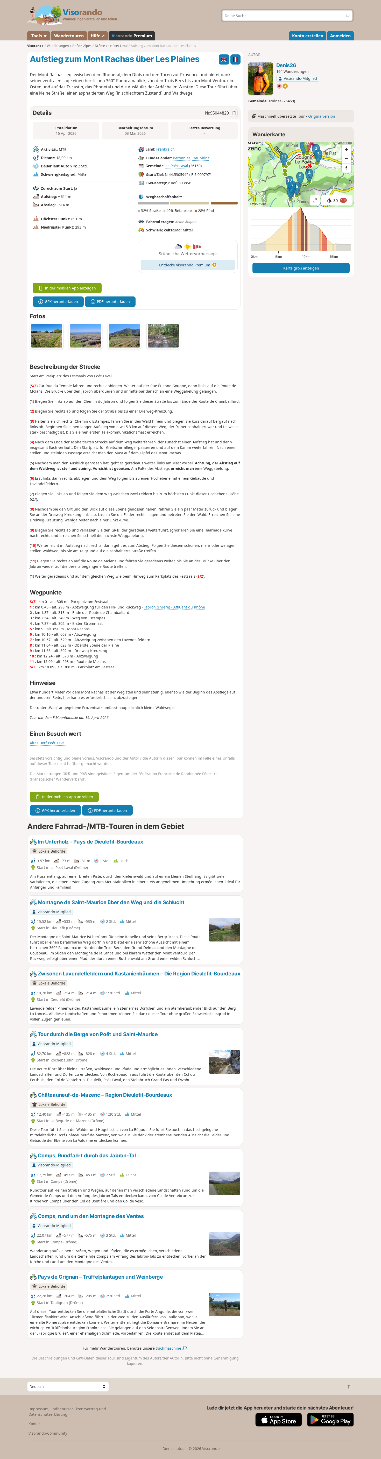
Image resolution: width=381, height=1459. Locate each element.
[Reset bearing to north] (346, 168)
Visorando (35, 46)
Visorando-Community (48, 1433)
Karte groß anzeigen (301, 268)
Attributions (258, 204)
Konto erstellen (307, 36)
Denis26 (286, 65)
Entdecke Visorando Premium (184, 265)
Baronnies (181, 157)
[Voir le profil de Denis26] (260, 78)
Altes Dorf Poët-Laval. (48, 742)
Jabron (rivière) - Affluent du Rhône (174, 607)
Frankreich (165, 149)
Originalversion (321, 116)
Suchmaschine (169, 1348)
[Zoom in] (346, 149)
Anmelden (340, 36)
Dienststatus (173, 1448)
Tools (36, 36)
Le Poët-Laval (177, 165)
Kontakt (35, 1423)
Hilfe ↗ (98, 36)
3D (339, 200)
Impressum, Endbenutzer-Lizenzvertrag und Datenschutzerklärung (67, 1411)
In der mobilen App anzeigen (70, 288)
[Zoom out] (346, 158)
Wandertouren (69, 36)
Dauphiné (201, 157)
